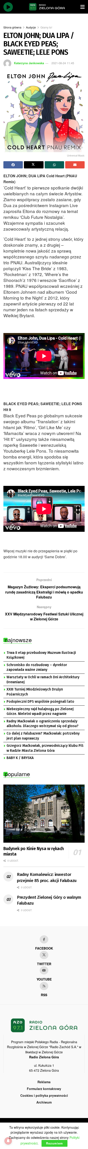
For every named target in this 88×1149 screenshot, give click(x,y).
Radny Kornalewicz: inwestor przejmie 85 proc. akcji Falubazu (46, 877)
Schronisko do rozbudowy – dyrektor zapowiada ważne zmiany (37, 667)
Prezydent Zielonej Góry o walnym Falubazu (49, 900)
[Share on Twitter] (33, 164)
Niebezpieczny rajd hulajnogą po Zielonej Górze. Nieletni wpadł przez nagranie (40, 711)
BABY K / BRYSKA (20, 758)
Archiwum (44, 1102)
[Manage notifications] (8, 1140)
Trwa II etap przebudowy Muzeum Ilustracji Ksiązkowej (41, 655)
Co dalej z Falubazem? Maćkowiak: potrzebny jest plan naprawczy (43, 735)
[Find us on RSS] (44, 986)
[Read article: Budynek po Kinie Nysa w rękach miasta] (44, 814)
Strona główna (12, 27)
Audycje (31, 27)
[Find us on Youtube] (44, 970)
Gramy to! (46, 27)
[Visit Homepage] (47, 6)
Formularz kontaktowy (44, 1088)
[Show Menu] (82, 7)
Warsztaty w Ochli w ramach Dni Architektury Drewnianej (43, 679)
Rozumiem (54, 1143)
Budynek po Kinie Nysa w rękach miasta (33, 851)
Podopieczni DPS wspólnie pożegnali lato (40, 702)
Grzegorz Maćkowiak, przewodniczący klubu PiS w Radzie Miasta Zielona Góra (45, 748)
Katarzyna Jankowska (29, 63)
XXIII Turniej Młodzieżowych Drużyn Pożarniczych (35, 691)
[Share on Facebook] (13, 164)
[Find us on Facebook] (44, 939)
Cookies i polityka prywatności (44, 1095)
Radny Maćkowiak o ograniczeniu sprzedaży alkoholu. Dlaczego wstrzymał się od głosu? (43, 723)
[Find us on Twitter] (44, 955)
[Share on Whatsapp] (54, 164)
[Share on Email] (75, 164)
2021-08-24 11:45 (62, 63)
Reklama (44, 1082)
